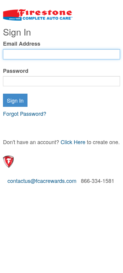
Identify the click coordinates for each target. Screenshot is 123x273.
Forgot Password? (24, 113)
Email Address (21, 43)
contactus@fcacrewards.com (41, 180)
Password (15, 71)
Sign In (15, 100)
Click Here (73, 142)
